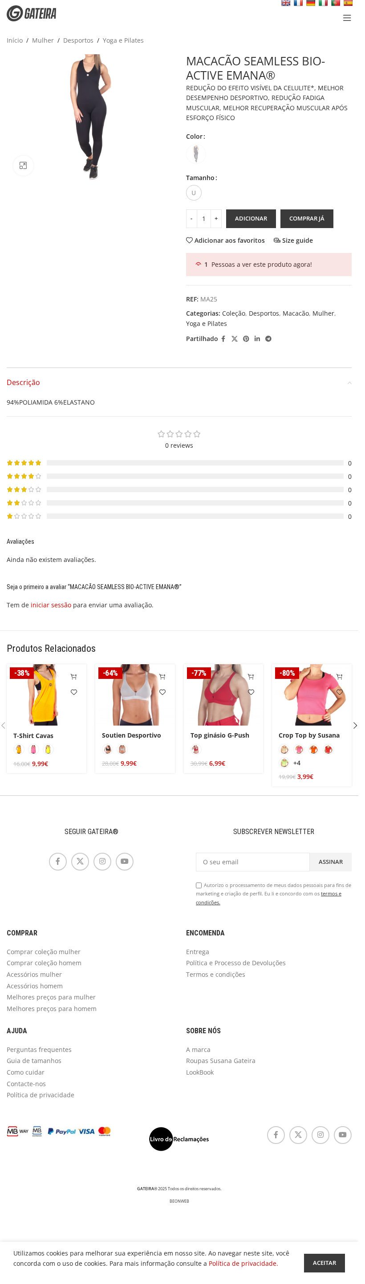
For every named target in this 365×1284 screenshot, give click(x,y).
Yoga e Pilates (123, 40)
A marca (198, 1049)
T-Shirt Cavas (33, 735)
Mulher (43, 40)
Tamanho (200, 177)
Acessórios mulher (34, 974)
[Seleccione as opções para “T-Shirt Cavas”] (74, 676)
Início (15, 40)
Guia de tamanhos (34, 1060)
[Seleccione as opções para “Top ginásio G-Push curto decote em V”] (251, 676)
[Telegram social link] (268, 339)
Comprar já (306, 218)
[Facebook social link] (223, 339)
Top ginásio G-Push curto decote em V (220, 739)
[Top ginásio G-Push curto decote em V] (224, 695)
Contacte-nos (26, 1083)
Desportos (78, 40)
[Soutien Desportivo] (135, 695)
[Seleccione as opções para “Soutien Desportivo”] (162, 676)
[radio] (196, 154)
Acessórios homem (35, 986)
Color (194, 136)
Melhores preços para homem (52, 1008)
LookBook (200, 1072)
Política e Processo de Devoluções (236, 963)
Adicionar (251, 218)
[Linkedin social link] (257, 339)
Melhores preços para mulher (51, 997)
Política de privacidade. (243, 1263)
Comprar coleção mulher (44, 951)
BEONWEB (179, 1201)
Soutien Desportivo (131, 735)
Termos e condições (215, 974)
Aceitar (324, 1263)
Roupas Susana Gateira (221, 1060)
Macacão (296, 313)
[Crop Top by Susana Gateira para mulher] (312, 695)
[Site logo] (38, 12)
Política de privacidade (40, 1095)
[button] (355, 725)
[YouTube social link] (125, 862)
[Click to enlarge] (23, 166)
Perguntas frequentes (39, 1049)
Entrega (197, 951)
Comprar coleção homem (44, 963)
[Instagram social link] (102, 862)
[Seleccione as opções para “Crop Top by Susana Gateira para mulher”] (339, 676)
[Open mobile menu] (347, 18)
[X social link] (234, 339)
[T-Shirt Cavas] (46, 695)
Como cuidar (26, 1072)
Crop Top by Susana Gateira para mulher (310, 739)
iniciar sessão (51, 605)
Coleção (233, 313)
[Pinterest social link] (246, 339)
